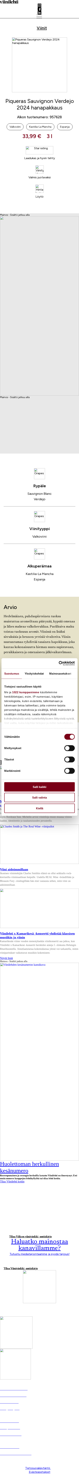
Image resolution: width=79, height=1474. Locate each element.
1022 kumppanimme (25, 692)
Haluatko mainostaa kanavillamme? (39, 1245)
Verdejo (39, 499)
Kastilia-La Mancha (39, 574)
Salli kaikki (39, 786)
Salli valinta (39, 797)
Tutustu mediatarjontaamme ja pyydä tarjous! (40, 1254)
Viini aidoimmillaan (14, 869)
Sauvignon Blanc (39, 494)
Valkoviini (39, 536)
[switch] (69, 748)
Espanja (39, 579)
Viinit (42, 28)
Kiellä (39, 808)
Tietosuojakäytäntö (38, 1468)
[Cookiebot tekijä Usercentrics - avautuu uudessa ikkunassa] (59, 663)
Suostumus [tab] (11, 673)
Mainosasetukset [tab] (60, 673)
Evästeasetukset (39, 1472)
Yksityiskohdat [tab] (34, 673)
